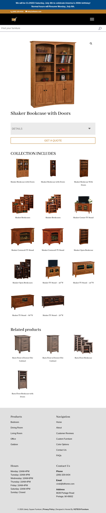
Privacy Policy (48, 509)
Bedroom (15, 422)
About (59, 428)
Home (59, 422)
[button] (91, 43)
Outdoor (14, 444)
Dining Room (17, 428)
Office (13, 439)
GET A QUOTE (53, 140)
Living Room (16, 433)
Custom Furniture (64, 439)
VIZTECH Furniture (81, 509)
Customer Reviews (65, 433)
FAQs (58, 455)
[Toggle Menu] (92, 19)
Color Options (62, 444)
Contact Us (61, 450)
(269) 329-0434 (63, 475)
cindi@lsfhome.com (65, 484)
